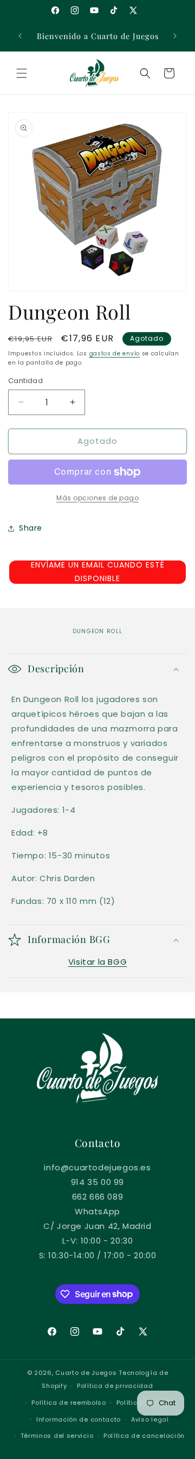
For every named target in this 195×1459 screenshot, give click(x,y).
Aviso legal (150, 1419)
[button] (22, 73)
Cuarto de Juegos (85, 1372)
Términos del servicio (57, 1435)
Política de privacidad (115, 1385)
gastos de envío (114, 353)
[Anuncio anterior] (20, 36)
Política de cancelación (144, 1435)
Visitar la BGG (97, 961)
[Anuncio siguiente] (175, 36)
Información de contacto (78, 1419)
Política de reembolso (68, 1402)
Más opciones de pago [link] (97, 497)
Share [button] (30, 528)
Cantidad (25, 380)
